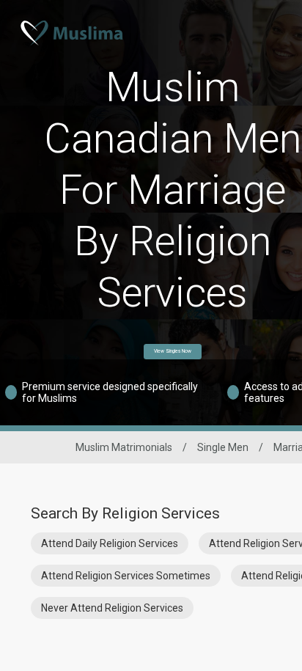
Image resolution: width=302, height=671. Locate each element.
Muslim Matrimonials (124, 447)
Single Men (222, 447)
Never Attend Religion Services (112, 608)
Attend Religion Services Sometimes (125, 576)
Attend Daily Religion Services (109, 543)
